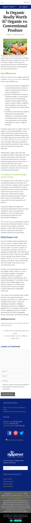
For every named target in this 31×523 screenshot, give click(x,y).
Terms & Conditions (19, 411)
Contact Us (14, 407)
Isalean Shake (8, 484)
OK (11, 520)
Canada (10, 421)
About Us (6, 407)
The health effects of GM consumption (14, 140)
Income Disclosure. (16, 499)
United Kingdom (9, 426)
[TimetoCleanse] (2, 2)
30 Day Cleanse (8, 481)
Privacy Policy (25, 495)
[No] (29, 518)
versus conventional (14, 79)
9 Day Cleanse (8, 486)
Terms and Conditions (7, 497)
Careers (22, 407)
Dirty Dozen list (15, 258)
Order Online (7, 479)
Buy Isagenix (23, 7)
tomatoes (22, 271)
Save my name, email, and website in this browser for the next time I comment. (16, 387)
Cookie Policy (19, 497)
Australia (6, 423)
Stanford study (9, 222)
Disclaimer (26, 497)
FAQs (5, 409)
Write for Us (7, 411)
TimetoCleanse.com (18, 493)
